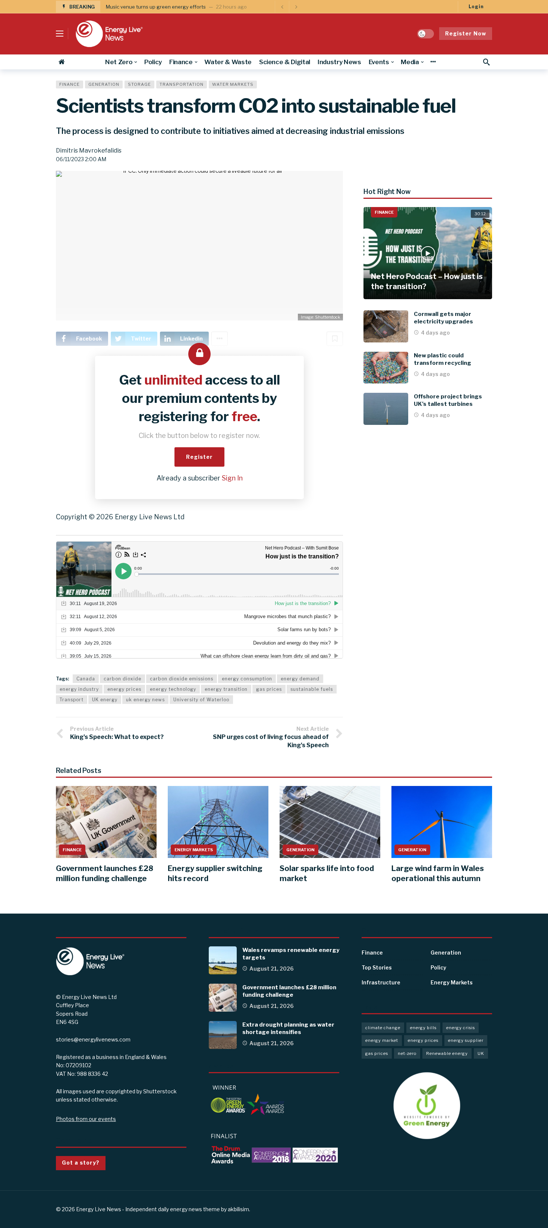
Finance (69, 84)
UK (481, 1053)
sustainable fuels (311, 689)
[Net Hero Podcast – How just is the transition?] (427, 253)
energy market (381, 1040)
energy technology (173, 689)
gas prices (269, 689)
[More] (433, 61)
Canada (85, 679)
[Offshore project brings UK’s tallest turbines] (385, 409)
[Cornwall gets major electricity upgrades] (385, 326)
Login (476, 6)
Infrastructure (381, 982)
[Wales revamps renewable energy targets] (223, 960)
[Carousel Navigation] (289, 7)
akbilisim (238, 1209)
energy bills (423, 1027)
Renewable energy (447, 1053)
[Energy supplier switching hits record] (218, 822)
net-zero (407, 1053)
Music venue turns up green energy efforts (156, 7)
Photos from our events (86, 1119)
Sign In (232, 478)
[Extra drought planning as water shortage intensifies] (223, 1035)
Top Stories (377, 967)
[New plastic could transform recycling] (385, 368)
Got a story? (81, 1162)
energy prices (124, 689)
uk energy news (145, 699)
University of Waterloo (201, 699)
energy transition (226, 689)
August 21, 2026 (271, 968)
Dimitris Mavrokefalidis (89, 150)
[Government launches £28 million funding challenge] (106, 822)
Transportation (182, 84)
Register (199, 457)
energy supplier (466, 1040)
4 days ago (435, 332)
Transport (72, 699)
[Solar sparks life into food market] (330, 822)
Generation (103, 84)
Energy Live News (98, 1209)
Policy (438, 967)
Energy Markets (193, 849)
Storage (139, 84)
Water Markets (232, 84)
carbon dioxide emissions (181, 679)
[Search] (486, 62)
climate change (382, 1027)
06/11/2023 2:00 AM (81, 159)
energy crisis (460, 1027)
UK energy (104, 699)
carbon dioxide (122, 679)
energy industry (79, 689)
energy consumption (247, 679)
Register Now (465, 33)
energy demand (300, 679)
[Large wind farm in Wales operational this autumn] (441, 822)
